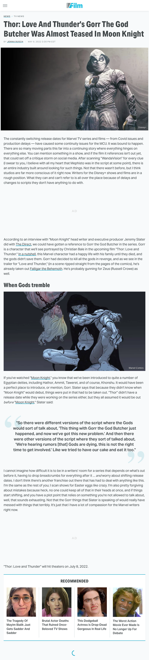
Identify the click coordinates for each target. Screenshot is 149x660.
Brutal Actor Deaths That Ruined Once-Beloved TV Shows (55, 625)
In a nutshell (27, 254)
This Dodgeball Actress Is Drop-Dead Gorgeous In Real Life (92, 625)
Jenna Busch (15, 41)
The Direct (23, 244)
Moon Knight (40, 378)
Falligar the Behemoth (46, 269)
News (7, 16)
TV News (19, 16)
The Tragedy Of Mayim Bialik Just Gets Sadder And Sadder (18, 627)
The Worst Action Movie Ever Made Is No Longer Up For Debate (126, 627)
